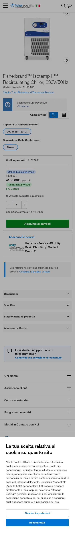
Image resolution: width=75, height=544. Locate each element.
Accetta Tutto (37, 522)
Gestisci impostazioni (37, 513)
